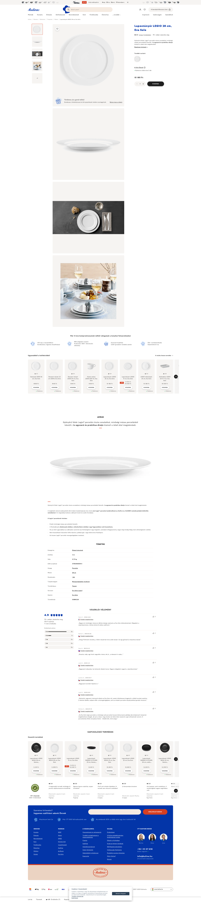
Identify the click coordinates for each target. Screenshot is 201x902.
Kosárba (155, 83)
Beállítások (75, 898)
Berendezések (38, 838)
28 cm (74, 572)
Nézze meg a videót (116, 102)
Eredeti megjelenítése (87, 619)
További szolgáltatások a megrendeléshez (91, 836)
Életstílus (36, 848)
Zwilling (60, 848)
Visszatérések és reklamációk (92, 832)
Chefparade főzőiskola (114, 850)
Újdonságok (157, 15)
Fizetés (85, 840)
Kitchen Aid (62, 841)
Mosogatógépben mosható (81, 581)
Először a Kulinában (113, 840)
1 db (73, 577)
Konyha (36, 832)
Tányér (74, 586)
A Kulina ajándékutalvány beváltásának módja (115, 836)
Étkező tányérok (77, 550)
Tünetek (39, 899)
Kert (35, 841)
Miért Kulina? (111, 856)
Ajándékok (169, 15)
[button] (36, 770)
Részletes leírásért (140, 47)
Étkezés (36, 835)
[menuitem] (30, 15)
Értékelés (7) (54, 899)
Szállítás (85, 843)
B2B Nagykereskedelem (114, 846)
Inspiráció (145, 15)
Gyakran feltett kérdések (115, 843)
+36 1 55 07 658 (145, 849)
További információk (77, 896)
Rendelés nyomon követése (116, 853)
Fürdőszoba (37, 845)
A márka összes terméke (163, 355)
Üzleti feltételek (88, 850)
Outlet (36, 854)
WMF (59, 832)
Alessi (60, 835)
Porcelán (75, 568)
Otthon (36, 851)
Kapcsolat (86, 856)
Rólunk (109, 859)
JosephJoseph (62, 845)
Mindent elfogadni (121, 893)
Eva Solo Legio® (77, 590)
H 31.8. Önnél (139, 67)
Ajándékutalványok (89, 846)
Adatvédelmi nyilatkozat (90, 853)
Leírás (30, 899)
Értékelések (111, 832)
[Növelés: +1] (143, 84)
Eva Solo (75, 595)
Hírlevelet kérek (155, 811)
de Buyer (61, 851)
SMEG (60, 838)
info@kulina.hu (144, 856)
